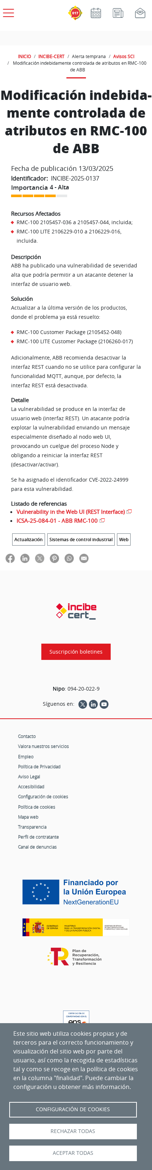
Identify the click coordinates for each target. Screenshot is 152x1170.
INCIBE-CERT (51, 56)
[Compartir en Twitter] (39, 558)
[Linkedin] (93, 704)
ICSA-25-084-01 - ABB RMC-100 (57, 520)
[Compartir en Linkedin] (25, 558)
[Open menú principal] (7, 11)
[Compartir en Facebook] (10, 558)
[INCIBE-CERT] (76, 611)
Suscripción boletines (76, 651)
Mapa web (28, 817)
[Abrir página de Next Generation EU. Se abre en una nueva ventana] (76, 895)
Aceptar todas (73, 1153)
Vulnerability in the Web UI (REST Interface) (71, 511)
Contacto (27, 736)
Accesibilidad (31, 786)
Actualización (28, 539)
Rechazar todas (73, 1131)
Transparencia (32, 827)
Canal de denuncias (37, 847)
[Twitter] (82, 704)
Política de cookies (36, 807)
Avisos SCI (123, 56)
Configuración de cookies (43, 796)
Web (123, 539)
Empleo (26, 756)
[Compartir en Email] (84, 558)
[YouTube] (104, 704)
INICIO (24, 56)
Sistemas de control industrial (81, 539)
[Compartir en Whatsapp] (69, 558)
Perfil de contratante (38, 837)
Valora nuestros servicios (43, 746)
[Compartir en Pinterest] (54, 558)
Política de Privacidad (39, 766)
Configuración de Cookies (73, 1109)
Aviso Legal (29, 776)
